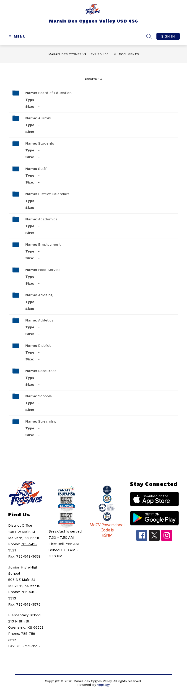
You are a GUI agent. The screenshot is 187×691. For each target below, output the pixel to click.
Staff (42, 168)
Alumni (44, 118)
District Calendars (54, 194)
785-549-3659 (28, 556)
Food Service (49, 270)
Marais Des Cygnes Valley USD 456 (78, 54)
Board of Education (55, 93)
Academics (47, 219)
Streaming (47, 421)
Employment (49, 244)
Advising (45, 295)
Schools (45, 396)
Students (46, 143)
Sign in (168, 36)
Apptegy (103, 684)
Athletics (45, 320)
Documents (129, 54)
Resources (47, 371)
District (44, 345)
